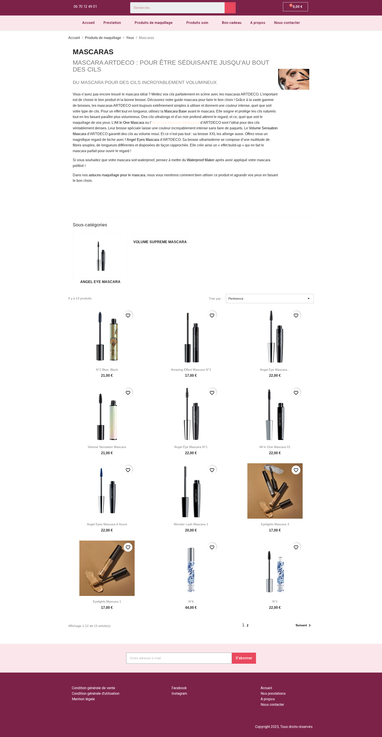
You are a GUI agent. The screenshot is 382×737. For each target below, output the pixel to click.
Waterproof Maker (200, 160)
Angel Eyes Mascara (143, 140)
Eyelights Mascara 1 (107, 601)
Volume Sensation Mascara (107, 447)
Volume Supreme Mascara (160, 242)
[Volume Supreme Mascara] (160, 236)
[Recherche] (230, 7)
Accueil (88, 23)
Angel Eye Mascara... (275, 369)
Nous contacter (287, 23)
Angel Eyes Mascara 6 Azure (107, 524)
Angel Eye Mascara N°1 (191, 447)
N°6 (191, 601)
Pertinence (269, 298)
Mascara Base (175, 111)
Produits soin (197, 23)
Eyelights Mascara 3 (275, 524)
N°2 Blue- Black (107, 369)
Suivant (304, 625)
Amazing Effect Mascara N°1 (191, 369)
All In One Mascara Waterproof (175, 122)
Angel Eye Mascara (100, 282)
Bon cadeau (231, 23)
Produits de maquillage (154, 23)
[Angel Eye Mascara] (100, 256)
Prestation (112, 23)
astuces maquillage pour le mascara (117, 175)
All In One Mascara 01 (274, 447)
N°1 (275, 601)
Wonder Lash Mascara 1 (191, 524)
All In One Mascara (129, 122)
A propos (257, 23)
